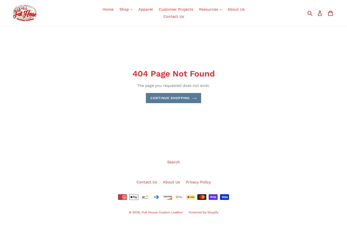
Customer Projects (176, 9)
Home (108, 9)
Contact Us (173, 16)
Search (173, 162)
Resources (209, 9)
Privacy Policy (198, 182)
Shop (124, 9)
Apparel (145, 9)
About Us (236, 9)
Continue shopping (170, 98)
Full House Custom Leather (162, 212)
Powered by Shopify (203, 212)
